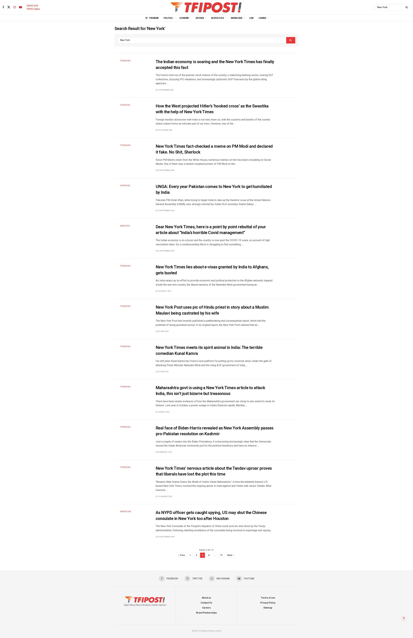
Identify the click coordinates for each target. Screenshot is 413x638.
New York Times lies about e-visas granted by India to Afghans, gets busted (212, 270)
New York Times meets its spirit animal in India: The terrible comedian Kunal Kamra (209, 350)
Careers (206, 607)
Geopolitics (217, 17)
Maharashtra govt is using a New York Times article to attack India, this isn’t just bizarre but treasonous (210, 391)
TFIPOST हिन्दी (32, 5)
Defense (200, 17)
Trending (125, 61)
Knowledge (236, 17)
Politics (168, 17)
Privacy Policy (267, 602)
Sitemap (267, 607)
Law (251, 17)
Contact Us (206, 602)
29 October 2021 (164, 130)
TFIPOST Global (33, 8)
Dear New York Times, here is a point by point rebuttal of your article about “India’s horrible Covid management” (211, 230)
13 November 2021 (165, 90)
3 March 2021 (163, 412)
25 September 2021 (166, 210)
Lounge (262, 17)
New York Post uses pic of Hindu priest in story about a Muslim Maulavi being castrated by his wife (212, 310)
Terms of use (268, 598)
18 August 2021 (164, 291)
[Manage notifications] (403, 618)
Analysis (125, 226)
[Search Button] (407, 7)
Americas (125, 512)
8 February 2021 (164, 452)
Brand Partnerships (206, 612)
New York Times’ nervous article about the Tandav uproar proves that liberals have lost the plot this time (214, 471)
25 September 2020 (166, 536)
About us (206, 598)
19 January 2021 (164, 496)
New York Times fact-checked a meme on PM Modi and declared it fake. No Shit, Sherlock (214, 149)
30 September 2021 (166, 170)
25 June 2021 (163, 371)
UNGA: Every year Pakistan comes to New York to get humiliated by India (214, 190)
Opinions (125, 105)
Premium (153, 17)
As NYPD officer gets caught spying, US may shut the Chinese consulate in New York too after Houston (211, 516)
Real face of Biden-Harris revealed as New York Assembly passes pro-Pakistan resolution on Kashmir (214, 431)
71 (221, 555)
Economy (184, 17)
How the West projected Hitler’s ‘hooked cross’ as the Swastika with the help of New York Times (212, 109)
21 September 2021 (166, 250)
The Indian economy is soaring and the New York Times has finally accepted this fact (215, 65)
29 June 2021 (163, 331)
